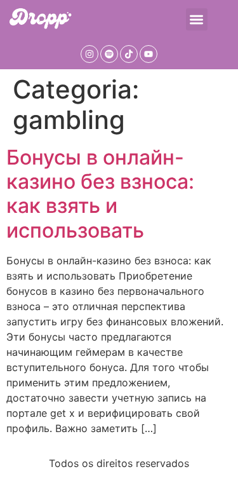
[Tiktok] (129, 54)
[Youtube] (148, 54)
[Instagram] (89, 54)
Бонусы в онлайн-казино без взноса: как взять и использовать (100, 194)
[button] (197, 19)
